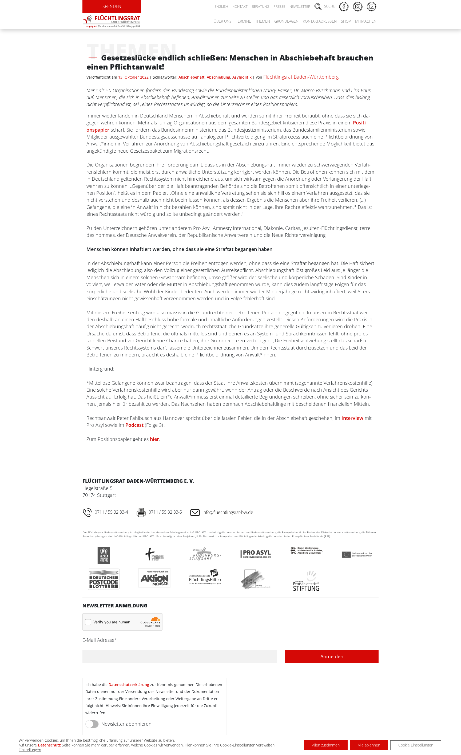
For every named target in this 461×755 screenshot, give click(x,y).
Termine (243, 21)
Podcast (134, 425)
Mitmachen (365, 21)
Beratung (260, 6)
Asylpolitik (242, 77)
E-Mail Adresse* (99, 640)
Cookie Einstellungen (415, 745)
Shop (346, 21)
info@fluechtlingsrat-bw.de (227, 512)
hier (154, 439)
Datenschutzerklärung (129, 684)
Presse (279, 6)
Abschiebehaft (191, 77)
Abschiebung (218, 77)
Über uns (223, 21)
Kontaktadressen (320, 21)
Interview (352, 418)
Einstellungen (30, 750)
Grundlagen (286, 21)
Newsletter (299, 6)
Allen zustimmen (326, 745)
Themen (262, 21)
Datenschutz (49, 745)
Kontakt (240, 6)
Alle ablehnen (369, 745)
